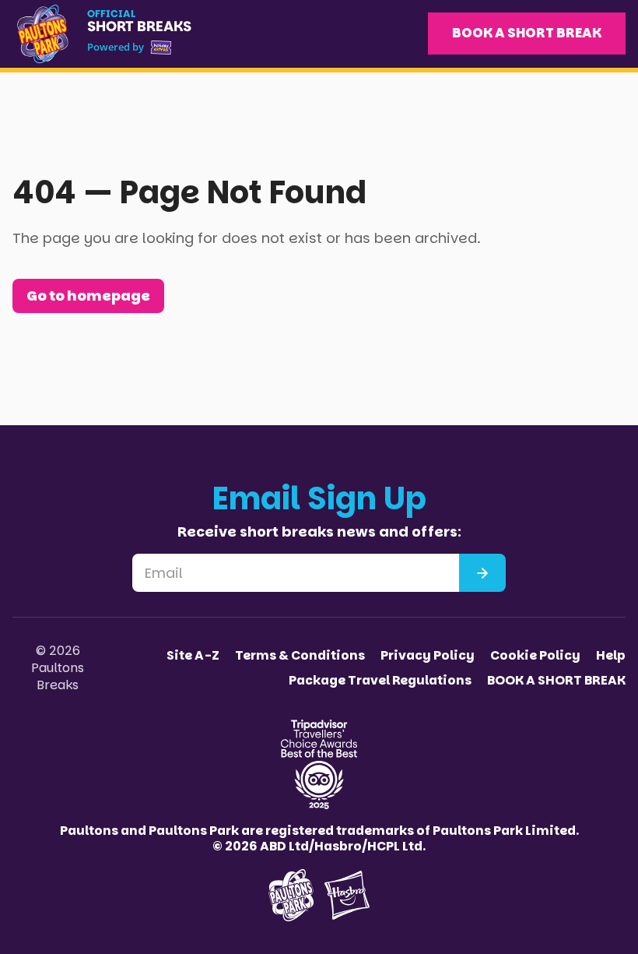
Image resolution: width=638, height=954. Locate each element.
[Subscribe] (482, 573)
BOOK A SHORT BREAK (526, 33)
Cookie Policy (535, 655)
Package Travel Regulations (380, 680)
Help (611, 655)
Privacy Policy (427, 655)
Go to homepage (88, 295)
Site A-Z (193, 655)
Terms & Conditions (300, 655)
